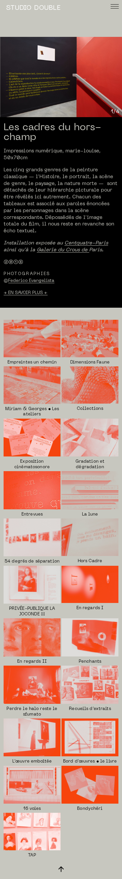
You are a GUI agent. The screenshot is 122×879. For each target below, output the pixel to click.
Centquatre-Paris (86, 243)
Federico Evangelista (31, 281)
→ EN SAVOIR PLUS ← (25, 293)
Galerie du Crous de (63, 250)
